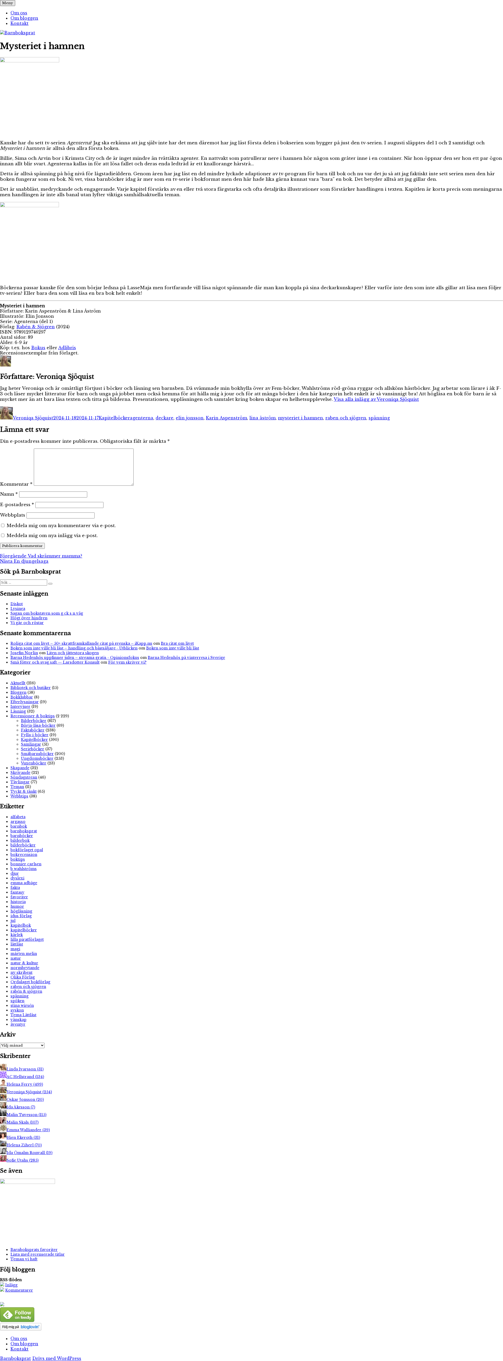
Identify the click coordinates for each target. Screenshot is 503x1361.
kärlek (16, 934)
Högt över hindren (28, 618)
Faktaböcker (33, 730)
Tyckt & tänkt (23, 791)
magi (15, 949)
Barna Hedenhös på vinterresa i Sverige (186, 657)
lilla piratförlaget (27, 939)
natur (15, 958)
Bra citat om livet (177, 643)
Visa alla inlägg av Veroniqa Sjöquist (376, 399)
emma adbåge (23, 883)
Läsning (18, 711)
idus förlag (21, 916)
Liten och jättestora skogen (73, 653)
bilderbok (20, 840)
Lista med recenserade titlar (37, 1254)
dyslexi (17, 878)
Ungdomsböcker (37, 758)
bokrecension (23, 854)
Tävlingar (20, 782)
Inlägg (11, 1285)
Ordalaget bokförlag (30, 982)
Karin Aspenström (226, 417)
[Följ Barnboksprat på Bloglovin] (20, 1329)
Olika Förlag (22, 977)
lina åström (262, 417)
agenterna (141, 417)
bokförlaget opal (26, 850)
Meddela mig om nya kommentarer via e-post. (61, 525)
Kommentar (16, 484)
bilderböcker (23, 845)
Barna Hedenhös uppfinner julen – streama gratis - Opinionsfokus (74, 657)
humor (17, 906)
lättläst (16, 944)
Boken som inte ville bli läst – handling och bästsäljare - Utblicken (74, 648)
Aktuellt (17, 683)
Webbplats (12, 515)
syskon (17, 1010)
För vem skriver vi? (127, 662)
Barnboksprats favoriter (34, 1249)
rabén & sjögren (26, 991)
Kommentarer (19, 1290)
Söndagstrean (23, 777)
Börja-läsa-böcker (38, 725)
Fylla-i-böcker (34, 735)
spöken (17, 1000)
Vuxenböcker (33, 763)
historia (18, 901)
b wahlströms (23, 868)
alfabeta (17, 817)
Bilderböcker (33, 720)
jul (12, 920)
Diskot (16, 604)
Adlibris (67, 347)
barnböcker (21, 835)
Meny (7, 3)
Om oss (18, 12)
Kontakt (19, 23)
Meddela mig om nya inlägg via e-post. (52, 535)
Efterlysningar (24, 701)
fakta (15, 887)
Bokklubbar (21, 697)
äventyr (17, 1024)
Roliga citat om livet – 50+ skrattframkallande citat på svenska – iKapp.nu (81, 643)
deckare (164, 417)
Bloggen (18, 692)
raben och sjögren (345, 417)
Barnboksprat (15, 1358)
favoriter (19, 897)
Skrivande (20, 772)
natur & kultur (24, 963)
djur (14, 873)
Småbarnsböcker (37, 753)
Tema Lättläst (23, 1015)
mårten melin (23, 953)
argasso (17, 821)
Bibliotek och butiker (30, 687)
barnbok (18, 826)
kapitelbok (20, 925)
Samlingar (31, 744)
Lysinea (17, 608)
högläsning (21, 911)
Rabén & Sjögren (36, 326)
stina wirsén (22, 1005)
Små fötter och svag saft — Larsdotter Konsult (55, 662)
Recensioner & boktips (32, 716)
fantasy (17, 892)
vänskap (18, 1019)
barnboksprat (23, 831)
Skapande (19, 768)
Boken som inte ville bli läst (172, 648)
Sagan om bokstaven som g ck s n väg (46, 613)
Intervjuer (20, 706)
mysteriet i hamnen (300, 417)
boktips (17, 859)
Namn (9, 494)
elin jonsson (190, 417)
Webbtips (19, 796)
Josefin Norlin (24, 653)
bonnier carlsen (25, 864)
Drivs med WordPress (56, 1358)
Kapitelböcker (114, 417)
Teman (17, 786)
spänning (379, 417)
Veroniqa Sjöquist (33, 417)
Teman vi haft (23, 1259)
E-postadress (17, 504)
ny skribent (21, 972)
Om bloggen (24, 18)
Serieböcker (32, 749)
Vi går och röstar (27, 622)
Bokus (38, 347)
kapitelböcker (23, 930)
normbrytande (24, 967)
